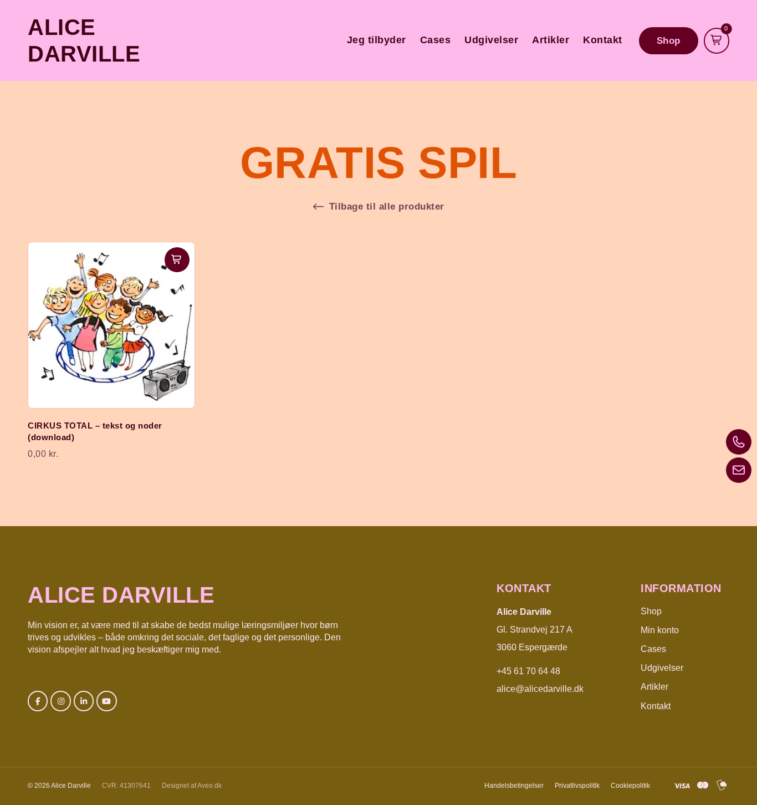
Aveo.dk (209, 785)
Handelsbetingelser (514, 785)
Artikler (550, 39)
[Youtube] (106, 701)
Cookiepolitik (630, 785)
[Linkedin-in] (84, 701)
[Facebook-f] (38, 701)
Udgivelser (491, 39)
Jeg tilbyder (376, 39)
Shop (651, 611)
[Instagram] (60, 701)
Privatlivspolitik (577, 785)
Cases (435, 39)
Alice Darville (121, 595)
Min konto (660, 630)
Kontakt (602, 39)
